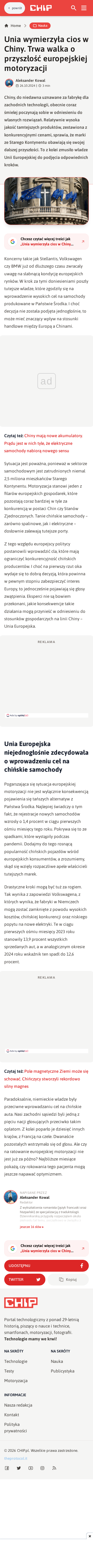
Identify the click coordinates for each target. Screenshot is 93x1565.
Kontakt (11, 1414)
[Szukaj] (73, 8)
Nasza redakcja (18, 1405)
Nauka (42, 25)
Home (16, 25)
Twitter (16, 1279)
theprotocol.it (15, 1458)
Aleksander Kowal (30, 80)
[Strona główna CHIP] (41, 8)
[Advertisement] (46, 678)
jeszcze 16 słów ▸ (32, 1227)
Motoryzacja (16, 1380)
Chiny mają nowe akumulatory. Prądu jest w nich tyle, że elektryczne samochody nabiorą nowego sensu (43, 443)
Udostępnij (19, 1266)
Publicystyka (62, 1371)
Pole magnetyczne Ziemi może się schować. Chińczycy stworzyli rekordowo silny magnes (46, 1079)
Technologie (15, 1361)
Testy (9, 1371)
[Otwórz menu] (84, 8)
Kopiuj (71, 1279)
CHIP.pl (23, 1450)
